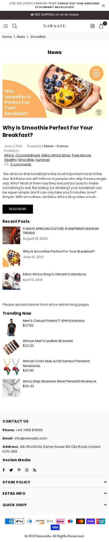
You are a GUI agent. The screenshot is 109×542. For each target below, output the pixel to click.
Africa (9, 155)
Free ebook (81, 155)
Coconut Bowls (27, 155)
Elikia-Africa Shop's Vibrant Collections (54, 274)
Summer (43, 159)
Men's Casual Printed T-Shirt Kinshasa (53, 320)
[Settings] (92, 26)
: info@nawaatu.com (29, 438)
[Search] (14, 26)
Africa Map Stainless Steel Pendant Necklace (59, 381)
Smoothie (26, 159)
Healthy (10, 159)
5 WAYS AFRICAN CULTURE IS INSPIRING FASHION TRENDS (61, 231)
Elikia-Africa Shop (56, 155)
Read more (17, 209)
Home (7, 37)
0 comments (20, 164)
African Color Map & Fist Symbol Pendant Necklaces (56, 363)
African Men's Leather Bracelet (48, 340)
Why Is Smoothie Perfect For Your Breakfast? (59, 251)
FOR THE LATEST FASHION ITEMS (55, 5)
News (21, 37)
